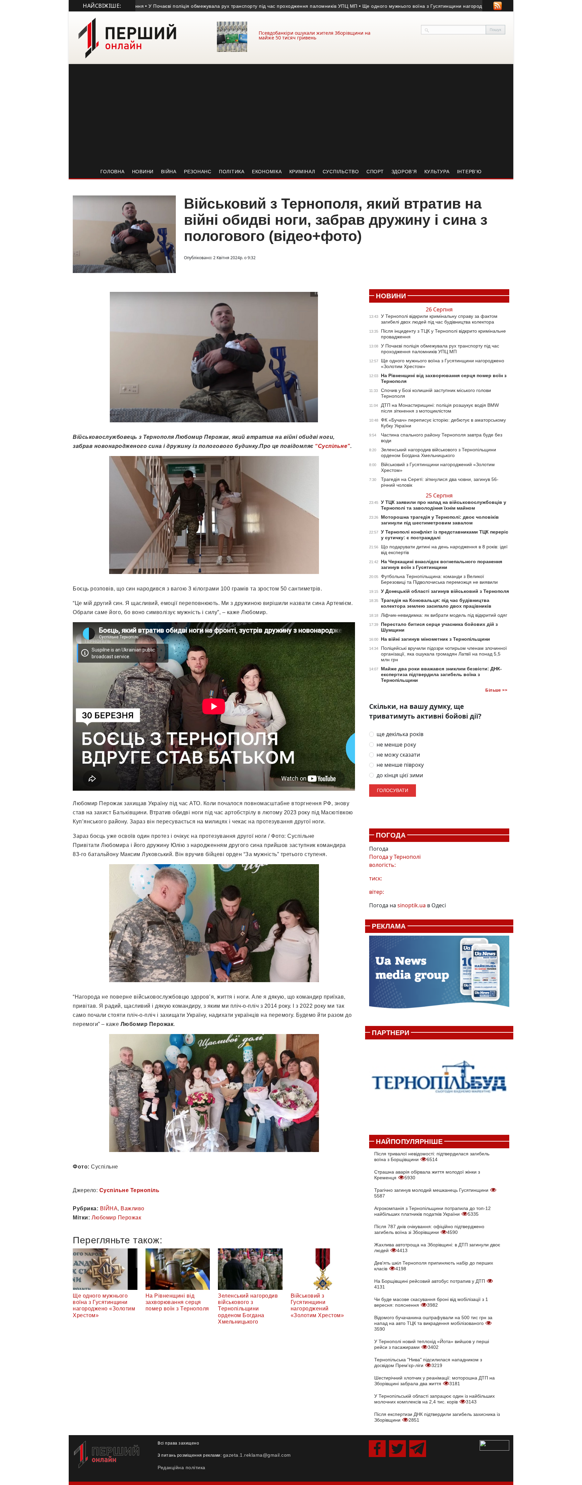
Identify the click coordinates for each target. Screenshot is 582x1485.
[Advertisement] (291, 114)
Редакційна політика (181, 1467)
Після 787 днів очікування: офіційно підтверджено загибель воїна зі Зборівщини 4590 (429, 1229)
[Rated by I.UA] (494, 1445)
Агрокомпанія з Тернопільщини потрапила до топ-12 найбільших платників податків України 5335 (432, 1211)
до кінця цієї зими (400, 775)
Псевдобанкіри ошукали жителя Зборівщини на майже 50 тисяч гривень (314, 35)
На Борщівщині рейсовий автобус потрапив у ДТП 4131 (430, 1284)
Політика (232, 171)
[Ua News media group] (439, 976)
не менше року (396, 744)
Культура (437, 171)
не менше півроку (400, 764)
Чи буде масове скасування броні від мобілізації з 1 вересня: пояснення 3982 (431, 1302)
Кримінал (302, 171)
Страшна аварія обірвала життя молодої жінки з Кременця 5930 (427, 1174)
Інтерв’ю (469, 171)
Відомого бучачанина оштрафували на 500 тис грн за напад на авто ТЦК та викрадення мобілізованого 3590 (433, 1323)
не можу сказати (398, 754)
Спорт (375, 171)
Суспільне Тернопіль (129, 1190)
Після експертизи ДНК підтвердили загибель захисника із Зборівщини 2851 (437, 1417)
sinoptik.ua (411, 905)
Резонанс (198, 171)
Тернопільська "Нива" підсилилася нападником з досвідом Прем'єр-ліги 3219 (428, 1362)
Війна (168, 171)
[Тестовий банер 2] (439, 1083)
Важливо (132, 1208)
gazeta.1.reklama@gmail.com (257, 1455)
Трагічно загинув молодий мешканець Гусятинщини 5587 (432, 1193)
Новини (143, 171)
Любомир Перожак (116, 1217)
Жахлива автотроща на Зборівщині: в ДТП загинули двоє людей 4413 (437, 1247)
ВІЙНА (109, 1208)
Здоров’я (404, 171)
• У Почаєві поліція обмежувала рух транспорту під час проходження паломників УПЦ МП (216, 6)
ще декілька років (400, 734)
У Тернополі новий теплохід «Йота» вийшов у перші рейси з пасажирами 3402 (431, 1344)
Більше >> (496, 690)
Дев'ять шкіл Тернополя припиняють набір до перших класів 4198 (433, 1265)
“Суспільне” (332, 446)
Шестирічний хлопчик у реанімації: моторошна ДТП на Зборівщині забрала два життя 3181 (434, 1380)
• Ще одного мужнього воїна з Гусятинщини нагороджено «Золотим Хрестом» (415, 6)
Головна (112, 171)
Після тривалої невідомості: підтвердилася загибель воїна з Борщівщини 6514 (431, 1156)
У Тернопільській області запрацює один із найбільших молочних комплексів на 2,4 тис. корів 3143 (434, 1398)
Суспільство (341, 171)
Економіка (267, 171)
